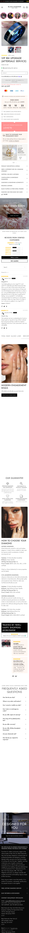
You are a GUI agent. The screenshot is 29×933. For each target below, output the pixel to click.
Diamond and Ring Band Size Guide (12, 192)
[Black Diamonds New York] (14, 7)
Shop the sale (14, 215)
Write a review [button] (14, 257)
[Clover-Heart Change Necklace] (9, 152)
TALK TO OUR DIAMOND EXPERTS (14, 836)
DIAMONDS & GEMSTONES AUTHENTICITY (12, 182)
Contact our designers (14, 140)
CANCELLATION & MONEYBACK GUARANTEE (9, 178)
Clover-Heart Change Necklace (21, 150)
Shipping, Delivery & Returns (10, 174)
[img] (4, 276)
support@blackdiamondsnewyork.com (15, 901)
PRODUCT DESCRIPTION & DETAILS (10, 166)
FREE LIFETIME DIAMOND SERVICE (11, 888)
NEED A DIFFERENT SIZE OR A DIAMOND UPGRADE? (12, 170)
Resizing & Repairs (6, 185)
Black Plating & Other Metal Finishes (12, 189)
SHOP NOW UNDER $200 (9, 395)
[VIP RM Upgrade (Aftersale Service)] (11, 50)
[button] (24, 7)
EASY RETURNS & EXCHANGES (10, 893)
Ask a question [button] (14, 261)
